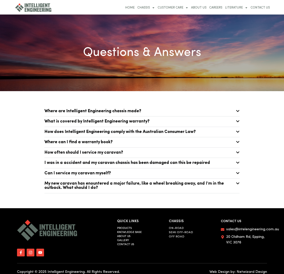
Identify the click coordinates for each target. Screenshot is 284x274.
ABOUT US (199, 7)
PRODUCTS (124, 228)
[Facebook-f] (21, 252)
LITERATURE (234, 7)
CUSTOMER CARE (170, 7)
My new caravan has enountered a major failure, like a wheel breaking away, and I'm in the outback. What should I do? (134, 185)
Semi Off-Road (181, 232)
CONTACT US (260, 7)
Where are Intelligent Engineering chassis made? (92, 111)
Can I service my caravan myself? (77, 173)
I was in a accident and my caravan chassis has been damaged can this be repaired (127, 163)
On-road (176, 228)
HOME (130, 7)
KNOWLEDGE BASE (129, 232)
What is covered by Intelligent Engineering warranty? (97, 121)
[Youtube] (40, 252)
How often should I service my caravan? (83, 152)
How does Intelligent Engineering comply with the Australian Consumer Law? (120, 132)
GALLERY (123, 240)
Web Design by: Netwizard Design (238, 272)
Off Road (176, 236)
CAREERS (215, 7)
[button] (142, 111)
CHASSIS (143, 7)
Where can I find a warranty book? (78, 142)
